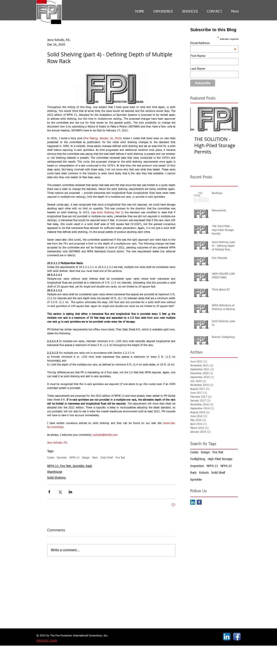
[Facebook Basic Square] (199, 502)
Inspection (197, 466)
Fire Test (120, 458)
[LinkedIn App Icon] (226, 636)
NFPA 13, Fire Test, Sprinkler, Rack (69, 466)
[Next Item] (231, 119)
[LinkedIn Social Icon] (192, 502)
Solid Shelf (106, 458)
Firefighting (197, 459)
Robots (204, 472)
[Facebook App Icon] (237, 636)
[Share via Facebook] (49, 492)
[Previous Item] (197, 119)
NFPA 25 (226, 466)
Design (86, 458)
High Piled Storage (220, 459)
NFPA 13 (74, 458)
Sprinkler (62, 458)
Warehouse (54, 471)
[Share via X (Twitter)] (60, 492)
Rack (95, 458)
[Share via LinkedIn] (70, 492)
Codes (50, 458)
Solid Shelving (56, 477)
